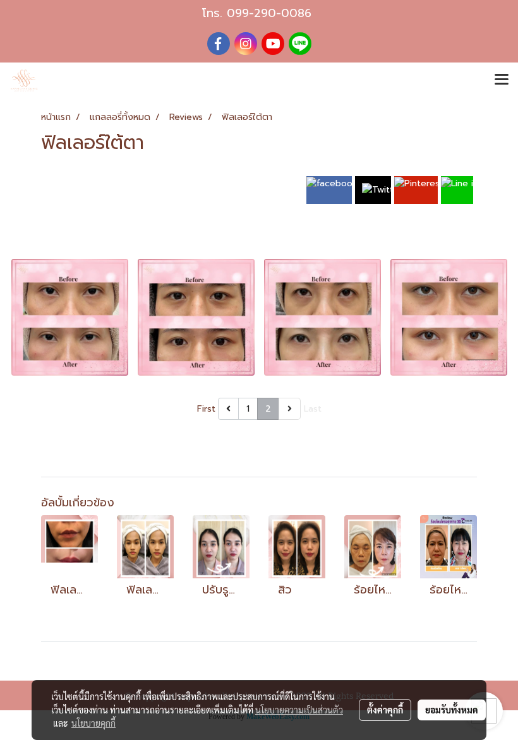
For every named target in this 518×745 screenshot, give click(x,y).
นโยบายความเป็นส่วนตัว (299, 709)
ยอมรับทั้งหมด (451, 709)
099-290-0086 (269, 13)
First (206, 408)
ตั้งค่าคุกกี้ (385, 709)
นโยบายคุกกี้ (93, 723)
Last (313, 408)
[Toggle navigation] (501, 80)
